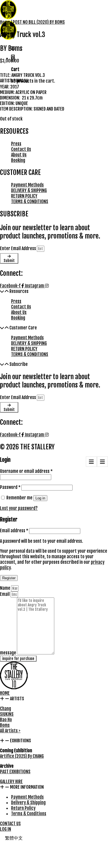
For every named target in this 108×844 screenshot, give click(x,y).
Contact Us (21, 149)
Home (5, 22)
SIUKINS (7, 714)
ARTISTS (17, 698)
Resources (19, 291)
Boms (5, 725)
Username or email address (26, 471)
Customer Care (23, 328)
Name (5, 588)
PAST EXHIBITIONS (15, 771)
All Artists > (10, 730)
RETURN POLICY (24, 196)
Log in (40, 498)
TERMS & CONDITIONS (29, 201)
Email (5, 594)
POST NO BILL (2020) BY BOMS (39, 22)
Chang (5, 708)
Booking (18, 160)
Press (16, 143)
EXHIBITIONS (20, 740)
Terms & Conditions (28, 813)
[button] (54, 291)
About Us (19, 155)
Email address (14, 530)
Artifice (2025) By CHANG (22, 756)
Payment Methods (27, 185)
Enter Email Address (18, 248)
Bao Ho (6, 719)
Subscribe (18, 364)
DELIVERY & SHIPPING (29, 190)
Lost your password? (19, 508)
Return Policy (23, 808)
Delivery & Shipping (28, 802)
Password (10, 487)
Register (9, 578)
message (8, 653)
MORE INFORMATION (27, 787)
